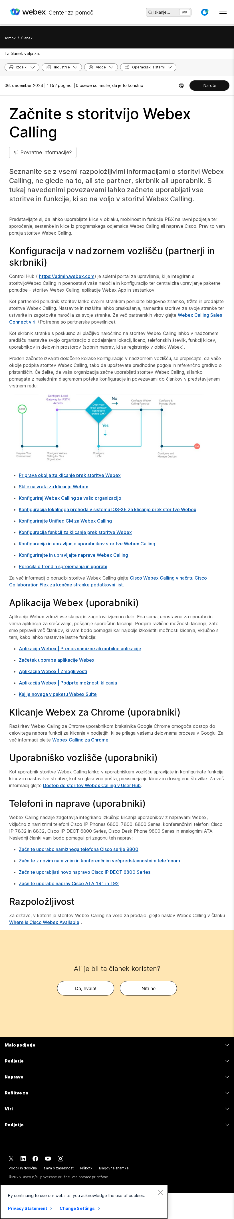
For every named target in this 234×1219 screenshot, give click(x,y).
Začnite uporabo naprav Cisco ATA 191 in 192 (69, 883)
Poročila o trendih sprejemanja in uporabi (63, 566)
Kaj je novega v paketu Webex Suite (58, 694)
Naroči (209, 85)
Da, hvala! (85, 988)
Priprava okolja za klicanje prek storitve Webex (70, 475)
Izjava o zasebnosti (58, 1168)
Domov (9, 38)
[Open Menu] (223, 12)
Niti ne (149, 988)
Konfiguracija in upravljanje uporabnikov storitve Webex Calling (87, 543)
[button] (204, 12)
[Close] (160, 1192)
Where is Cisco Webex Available (44, 922)
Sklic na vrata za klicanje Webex (53, 486)
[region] (84, 1202)
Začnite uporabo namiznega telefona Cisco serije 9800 (78, 849)
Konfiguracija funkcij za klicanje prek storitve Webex (75, 532)
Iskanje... (162, 12)
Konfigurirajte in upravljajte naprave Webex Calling (73, 555)
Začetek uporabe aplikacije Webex (56, 660)
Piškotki (86, 1168)
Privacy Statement (27, 1208)
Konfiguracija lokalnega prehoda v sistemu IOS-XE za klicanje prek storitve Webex (107, 509)
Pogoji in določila (23, 1168)
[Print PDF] (181, 85)
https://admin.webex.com (66, 276)
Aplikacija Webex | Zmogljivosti (53, 671)
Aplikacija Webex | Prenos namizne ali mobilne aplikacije (80, 648)
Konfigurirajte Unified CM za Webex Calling (65, 521)
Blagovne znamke (114, 1168)
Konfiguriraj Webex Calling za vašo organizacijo (70, 498)
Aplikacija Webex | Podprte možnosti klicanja (68, 683)
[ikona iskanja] (150, 13)
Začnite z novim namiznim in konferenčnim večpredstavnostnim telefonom (99, 861)
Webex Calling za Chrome (80, 740)
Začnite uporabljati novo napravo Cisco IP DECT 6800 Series (84, 872)
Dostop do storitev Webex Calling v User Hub (92, 785)
